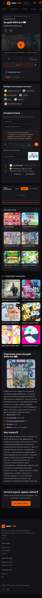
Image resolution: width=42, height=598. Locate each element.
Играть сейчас (22, 503)
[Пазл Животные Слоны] (11, 289)
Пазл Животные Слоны (9, 300)
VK (2, 577)
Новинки (24, 9)
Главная (4, 9)
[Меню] (4, 3)
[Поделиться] (11, 31)
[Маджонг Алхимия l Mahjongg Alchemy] (31, 311)
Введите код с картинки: (12, 150)
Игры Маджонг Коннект (21, 16)
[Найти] (25, 3)
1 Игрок (25, 95)
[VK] (8, 589)
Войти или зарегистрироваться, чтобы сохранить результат (21, 202)
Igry (16, 3)
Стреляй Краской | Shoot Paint (31, 346)
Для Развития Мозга (14, 104)
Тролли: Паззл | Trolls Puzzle (31, 300)
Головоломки (12, 95)
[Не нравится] (36, 65)
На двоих (33, 9)
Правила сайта (7, 565)
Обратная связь (7, 562)
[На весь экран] (21, 59)
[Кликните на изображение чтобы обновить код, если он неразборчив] (33, 156)
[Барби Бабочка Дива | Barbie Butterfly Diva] (11, 334)
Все (36, 210)
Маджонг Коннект (14, 91)
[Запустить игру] (21, 45)
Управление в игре (14, 72)
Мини (9, 99)
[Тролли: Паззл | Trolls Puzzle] (31, 289)
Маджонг (21, 99)
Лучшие (4, 553)
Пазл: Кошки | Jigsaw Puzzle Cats (11, 323)
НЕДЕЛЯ (24, 188)
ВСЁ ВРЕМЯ (33, 188)
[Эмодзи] (29, 145)
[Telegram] (3, 589)
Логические (30, 91)
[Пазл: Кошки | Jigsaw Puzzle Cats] (11, 311)
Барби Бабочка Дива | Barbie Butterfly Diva (11, 346)
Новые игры (6, 547)
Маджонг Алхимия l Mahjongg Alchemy (31, 323)
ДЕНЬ (17, 188)
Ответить (17, 174)
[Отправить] (36, 144)
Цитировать (30, 174)
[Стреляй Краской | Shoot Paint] (31, 334)
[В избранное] (6, 31)
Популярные (14, 9)
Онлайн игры (7, 16)
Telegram (5, 574)
